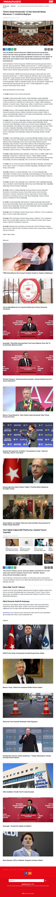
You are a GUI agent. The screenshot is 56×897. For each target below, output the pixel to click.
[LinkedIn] (9, 49)
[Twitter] (7, 49)
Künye (10, 869)
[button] (45, 49)
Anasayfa (5, 869)
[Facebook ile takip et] (26, 873)
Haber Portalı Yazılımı (29, 893)
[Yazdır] (15, 49)
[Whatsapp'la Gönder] (12, 49)
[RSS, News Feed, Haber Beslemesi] (30, 873)
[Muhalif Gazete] (12, 1)
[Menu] (52, 2)
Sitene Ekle (29, 869)
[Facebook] (4, 49)
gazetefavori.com (8, 612)
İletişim (15, 869)
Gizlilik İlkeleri (22, 869)
